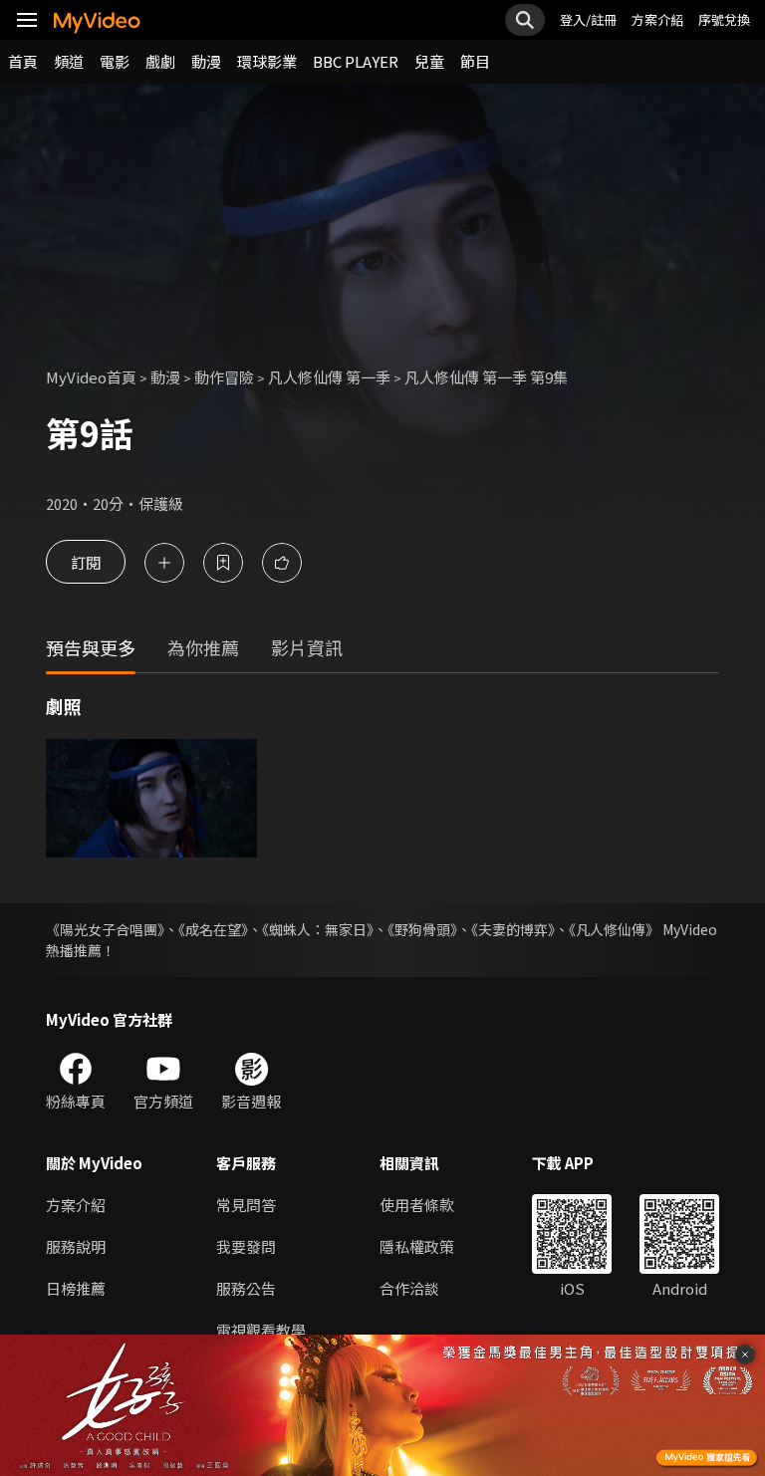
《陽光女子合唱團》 (105, 929)
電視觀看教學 (261, 1330)
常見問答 (246, 1204)
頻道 (69, 61)
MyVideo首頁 (91, 377)
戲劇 (160, 61)
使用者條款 (417, 1204)
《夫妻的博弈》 (513, 929)
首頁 (23, 61)
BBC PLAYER (355, 61)
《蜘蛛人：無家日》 (318, 929)
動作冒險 (224, 377)
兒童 (429, 61)
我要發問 (246, 1246)
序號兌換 (724, 19)
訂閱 (86, 562)
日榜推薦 (76, 1288)
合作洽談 (409, 1288)
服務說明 (76, 1246)
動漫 (206, 61)
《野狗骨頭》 (422, 929)
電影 (114, 61)
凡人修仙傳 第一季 (329, 377)
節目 (475, 61)
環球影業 (267, 61)
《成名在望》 (213, 929)
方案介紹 (657, 19)
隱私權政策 (417, 1246)
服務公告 (246, 1288)
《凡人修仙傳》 (614, 929)
